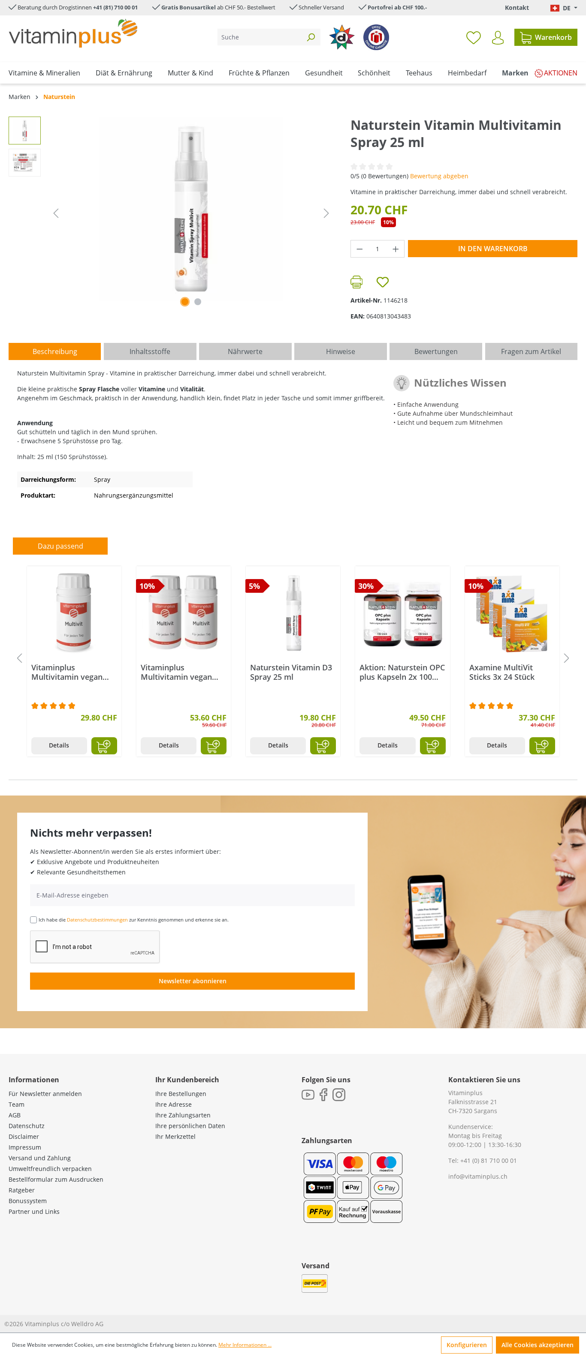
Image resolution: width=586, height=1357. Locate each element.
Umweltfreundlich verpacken (50, 1169)
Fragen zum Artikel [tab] (531, 351)
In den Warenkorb (493, 248)
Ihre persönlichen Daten (190, 1126)
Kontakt (517, 7)
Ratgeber (22, 1190)
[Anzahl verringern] (359, 249)
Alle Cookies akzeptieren (537, 1345)
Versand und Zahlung (40, 1158)
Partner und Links (34, 1211)
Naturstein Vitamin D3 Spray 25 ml (291, 672)
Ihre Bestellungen (180, 1094)
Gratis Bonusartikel (188, 7)
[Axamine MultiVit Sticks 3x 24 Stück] (512, 613)
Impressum (25, 1147)
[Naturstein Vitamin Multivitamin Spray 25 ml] (191, 209)
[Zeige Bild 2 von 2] (197, 301)
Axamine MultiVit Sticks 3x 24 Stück (502, 672)
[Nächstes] (326, 213)
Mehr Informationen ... (245, 1344)
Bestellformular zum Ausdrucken (56, 1179)
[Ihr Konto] (497, 38)
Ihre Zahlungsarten (183, 1115)
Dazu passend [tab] (60, 546)
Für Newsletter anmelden (45, 1094)
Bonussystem (28, 1201)
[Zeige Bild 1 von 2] (184, 301)
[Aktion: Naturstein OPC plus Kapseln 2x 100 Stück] (402, 613)
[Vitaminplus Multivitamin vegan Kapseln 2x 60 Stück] (184, 613)
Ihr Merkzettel (175, 1136)
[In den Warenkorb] (104, 745)
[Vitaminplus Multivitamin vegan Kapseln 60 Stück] (74, 613)
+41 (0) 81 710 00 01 (488, 1160)
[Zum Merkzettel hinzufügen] (382, 282)
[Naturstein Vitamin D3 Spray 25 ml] (293, 613)
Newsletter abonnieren (193, 981)
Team (16, 1104)
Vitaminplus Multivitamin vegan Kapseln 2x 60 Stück (177, 672)
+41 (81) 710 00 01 (115, 7)
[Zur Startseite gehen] (73, 33)
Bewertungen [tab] (436, 351)
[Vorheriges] (55, 213)
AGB (15, 1115)
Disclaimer (24, 1136)
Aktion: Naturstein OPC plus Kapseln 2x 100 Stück (402, 672)
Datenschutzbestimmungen (97, 919)
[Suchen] (310, 37)
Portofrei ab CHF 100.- (397, 7)
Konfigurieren (467, 1345)
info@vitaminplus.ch (477, 1176)
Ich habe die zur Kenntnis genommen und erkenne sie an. (134, 919)
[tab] (55, 351)
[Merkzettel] (473, 37)
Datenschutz (27, 1126)
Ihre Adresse (173, 1104)
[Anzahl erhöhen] (396, 249)
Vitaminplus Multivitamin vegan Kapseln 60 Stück (67, 672)
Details (59, 745)
